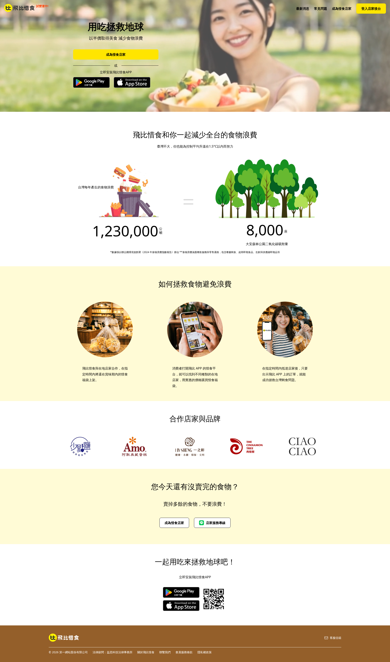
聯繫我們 (165, 652)
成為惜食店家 (341, 8)
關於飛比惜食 (145, 652)
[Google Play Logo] (91, 82)
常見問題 (320, 8)
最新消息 (302, 8)
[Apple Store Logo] (132, 82)
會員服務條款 (184, 652)
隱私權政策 (204, 652)
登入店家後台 (371, 8)
